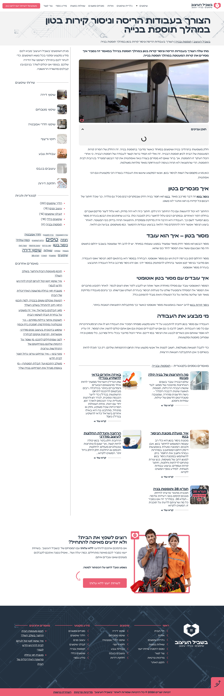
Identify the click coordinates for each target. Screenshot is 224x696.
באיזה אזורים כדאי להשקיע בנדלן (106, 376)
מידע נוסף (61, 5)
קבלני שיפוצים (53, 213)
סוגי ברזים (46, 245)
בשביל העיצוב (201, 41)
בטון (167, 196)
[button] (82, 129)
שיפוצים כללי (54, 219)
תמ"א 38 (35, 255)
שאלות (48, 250)
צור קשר (47, 5)
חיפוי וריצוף (49, 139)
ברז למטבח (48, 235)
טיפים (52, 239)
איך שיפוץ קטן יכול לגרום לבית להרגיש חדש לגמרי (29, 645)
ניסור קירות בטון (199, 304)
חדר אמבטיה (33, 234)
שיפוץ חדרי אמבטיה (42, 124)
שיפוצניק (52, 255)
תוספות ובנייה (183, 41)
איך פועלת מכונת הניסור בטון (169, 434)
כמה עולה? (23, 240)
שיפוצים (144, 5)
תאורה (44, 255)
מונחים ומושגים (96, 5)
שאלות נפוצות (77, 5)
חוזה (64, 240)
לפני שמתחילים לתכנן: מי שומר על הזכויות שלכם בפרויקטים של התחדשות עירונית (41, 344)
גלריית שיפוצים (124, 5)
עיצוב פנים (55, 208)
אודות (110, 5)
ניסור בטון (203, 196)
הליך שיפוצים (54, 203)
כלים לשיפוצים (38, 240)
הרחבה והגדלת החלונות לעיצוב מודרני (102, 434)
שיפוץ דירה (49, 94)
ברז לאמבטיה (62, 235)
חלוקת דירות (47, 183)
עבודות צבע (48, 153)
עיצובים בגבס (46, 168)
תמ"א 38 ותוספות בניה (170, 489)
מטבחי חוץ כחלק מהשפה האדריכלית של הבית (30, 659)
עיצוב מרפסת (34, 245)
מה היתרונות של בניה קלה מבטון (168, 376)
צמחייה (57, 251)
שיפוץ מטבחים (46, 109)
